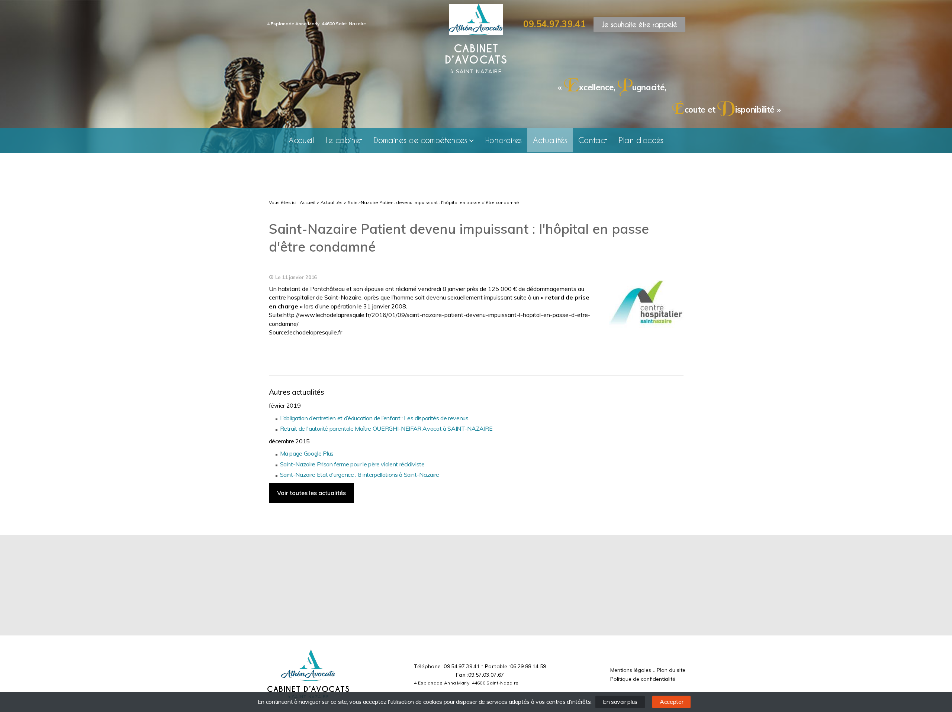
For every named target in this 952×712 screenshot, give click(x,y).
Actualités (550, 140)
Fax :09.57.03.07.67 (480, 674)
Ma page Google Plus (307, 453)
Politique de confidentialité (642, 679)
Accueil (301, 140)
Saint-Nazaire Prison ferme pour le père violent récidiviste (352, 464)
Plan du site (671, 670)
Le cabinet (343, 140)
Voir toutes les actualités (311, 492)
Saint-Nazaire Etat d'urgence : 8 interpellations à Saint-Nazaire (359, 474)
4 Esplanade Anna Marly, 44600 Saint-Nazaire (316, 23)
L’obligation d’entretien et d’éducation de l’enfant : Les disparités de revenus (374, 418)
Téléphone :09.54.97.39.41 (447, 666)
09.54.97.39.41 (554, 23)
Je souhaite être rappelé (639, 24)
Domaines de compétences (420, 140)
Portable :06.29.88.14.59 (515, 666)
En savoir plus (620, 701)
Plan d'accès (640, 140)
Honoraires (503, 140)
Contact (593, 140)
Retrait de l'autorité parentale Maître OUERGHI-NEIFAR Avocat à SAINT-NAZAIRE (386, 428)
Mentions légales (630, 670)
